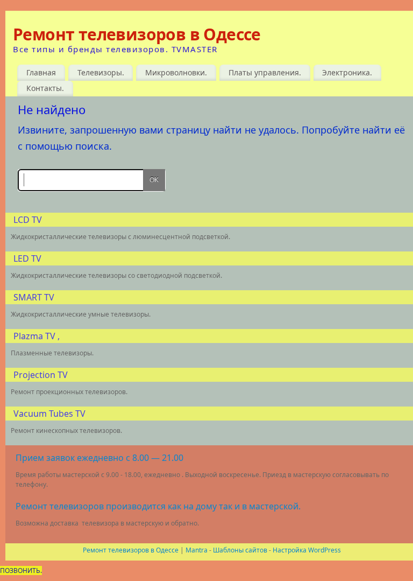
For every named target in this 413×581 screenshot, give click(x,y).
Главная (41, 72)
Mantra (197, 550)
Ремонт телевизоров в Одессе (137, 34)
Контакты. (45, 88)
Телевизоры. (100, 72)
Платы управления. (265, 72)
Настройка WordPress (307, 550)
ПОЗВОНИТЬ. (21, 570)
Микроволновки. (176, 72)
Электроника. (347, 72)
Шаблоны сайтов (240, 550)
